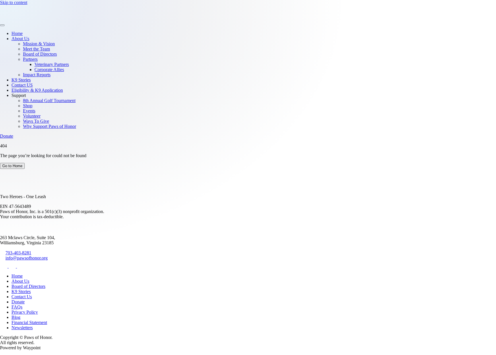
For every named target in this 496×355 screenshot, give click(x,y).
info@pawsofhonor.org (26, 257)
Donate (6, 136)
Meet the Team (36, 48)
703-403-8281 (18, 252)
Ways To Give (36, 121)
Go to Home (12, 166)
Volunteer (31, 116)
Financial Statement (29, 322)
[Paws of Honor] (18, 18)
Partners (30, 59)
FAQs (16, 307)
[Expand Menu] (2, 25)
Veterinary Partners (51, 64)
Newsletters (22, 327)
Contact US (22, 85)
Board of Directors (40, 54)
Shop (27, 105)
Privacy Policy (24, 312)
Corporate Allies (49, 69)
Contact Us (21, 296)
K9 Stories (21, 79)
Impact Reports (37, 74)
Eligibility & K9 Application (37, 90)
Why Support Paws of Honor (49, 126)
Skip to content (13, 2)
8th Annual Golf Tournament (49, 100)
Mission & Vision (39, 43)
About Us (20, 38)
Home (17, 33)
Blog (15, 317)
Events (29, 110)
